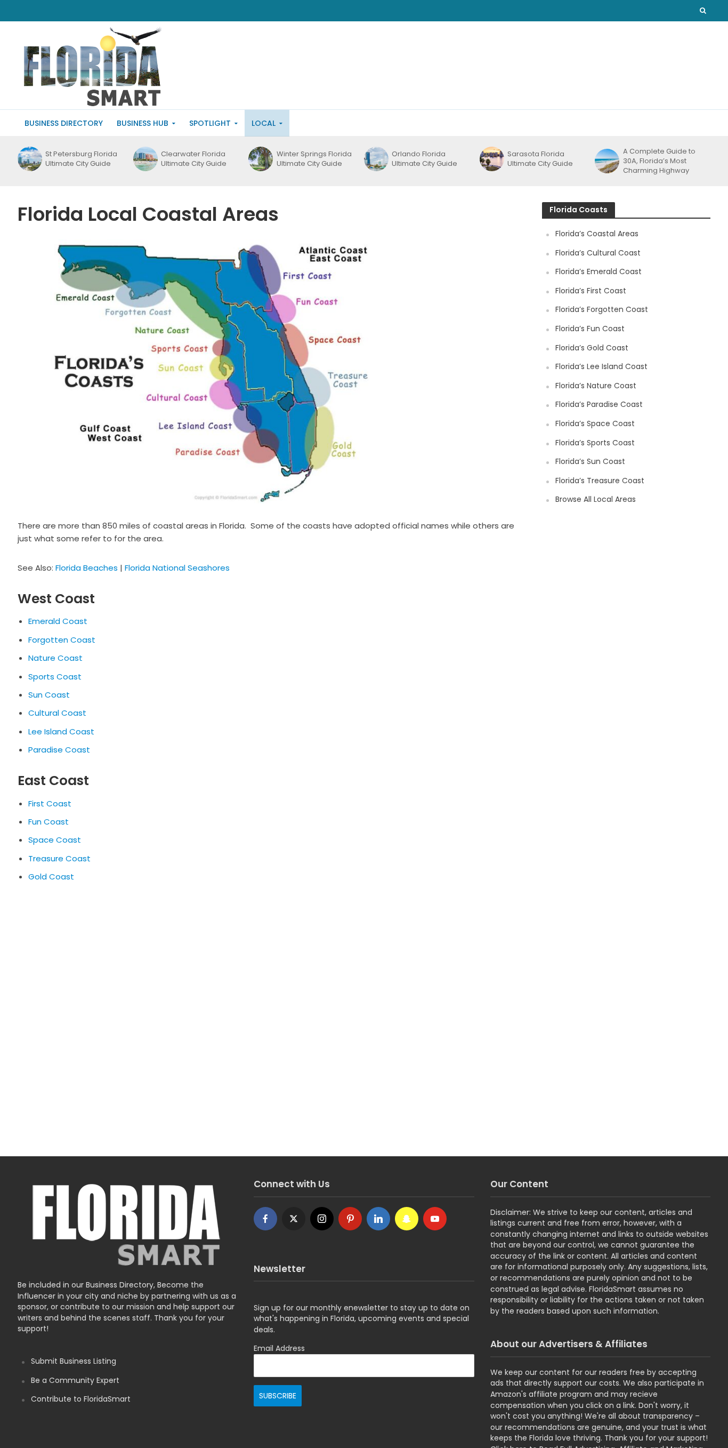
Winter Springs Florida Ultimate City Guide (314, 159)
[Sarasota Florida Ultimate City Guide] (491, 159)
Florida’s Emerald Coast (598, 271)
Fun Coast (48, 821)
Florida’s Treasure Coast (599, 480)
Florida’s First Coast (590, 290)
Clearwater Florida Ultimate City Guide (194, 159)
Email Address (279, 1348)
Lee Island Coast (61, 731)
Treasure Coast (59, 858)
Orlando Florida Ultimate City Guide (424, 159)
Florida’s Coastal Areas (596, 233)
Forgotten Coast (61, 639)
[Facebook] (265, 1218)
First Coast (49, 803)
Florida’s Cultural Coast (598, 252)
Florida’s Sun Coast (590, 461)
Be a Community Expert (75, 1380)
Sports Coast (55, 676)
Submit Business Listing (73, 1361)
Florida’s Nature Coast (595, 385)
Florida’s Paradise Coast (599, 404)
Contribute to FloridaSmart (81, 1399)
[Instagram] (322, 1218)
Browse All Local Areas (595, 499)
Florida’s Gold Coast (591, 347)
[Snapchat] (406, 1218)
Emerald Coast (57, 621)
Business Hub (142, 123)
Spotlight (210, 123)
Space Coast (54, 839)
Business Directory (64, 123)
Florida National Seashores (177, 567)
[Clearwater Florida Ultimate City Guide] (144, 159)
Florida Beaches (86, 567)
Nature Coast (55, 657)
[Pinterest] (350, 1218)
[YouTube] (435, 1218)
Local (264, 123)
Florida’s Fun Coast (590, 328)
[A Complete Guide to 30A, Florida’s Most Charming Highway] (606, 161)
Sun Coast (49, 694)
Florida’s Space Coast (595, 423)
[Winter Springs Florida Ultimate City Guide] (259, 159)
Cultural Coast (57, 712)
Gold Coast (51, 876)
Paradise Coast (59, 749)
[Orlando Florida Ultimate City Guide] (375, 159)
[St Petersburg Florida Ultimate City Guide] (29, 159)
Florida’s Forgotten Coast (601, 309)
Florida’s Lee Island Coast (601, 366)
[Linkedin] (378, 1218)
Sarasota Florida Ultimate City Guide (540, 159)
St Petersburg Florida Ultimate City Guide (81, 159)
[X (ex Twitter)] (293, 1218)
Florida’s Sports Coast (595, 442)
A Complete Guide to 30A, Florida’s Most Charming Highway (659, 161)
